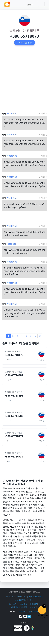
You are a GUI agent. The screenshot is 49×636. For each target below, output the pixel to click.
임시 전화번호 (35, 596)
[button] (29, 4)
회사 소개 (12, 604)
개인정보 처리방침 (19, 607)
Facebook (11, 113)
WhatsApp (12, 134)
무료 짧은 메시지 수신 (24, 599)
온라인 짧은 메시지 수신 (15, 596)
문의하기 (34, 604)
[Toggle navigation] (41, 4)
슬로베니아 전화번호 (24, 30)
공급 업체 (23, 604)
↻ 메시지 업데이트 (24, 42)
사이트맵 (33, 607)
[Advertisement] (24, 75)
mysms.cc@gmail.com (29, 611)
